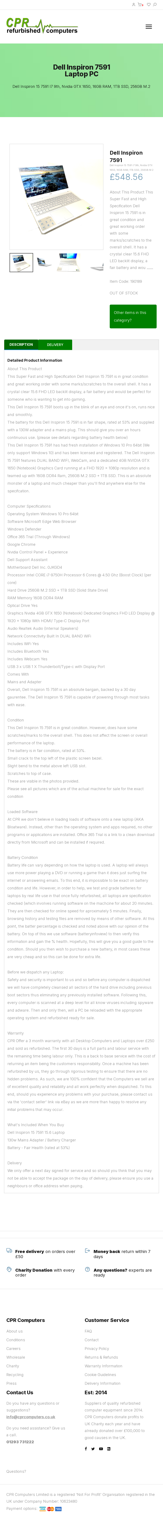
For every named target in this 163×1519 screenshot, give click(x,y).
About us (14, 1331)
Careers (13, 1348)
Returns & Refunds (101, 1357)
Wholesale (15, 1357)
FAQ (88, 1331)
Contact (92, 1340)
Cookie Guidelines (100, 1374)
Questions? (16, 1471)
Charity (12, 1366)
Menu (149, 26)
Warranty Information (103, 1366)
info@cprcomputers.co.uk (30, 1417)
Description (21, 344)
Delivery (55, 345)
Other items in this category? (130, 316)
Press (11, 1383)
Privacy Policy (97, 1348)
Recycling (15, 1374)
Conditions (15, 1340)
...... (150, 267)
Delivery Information (103, 1383)
